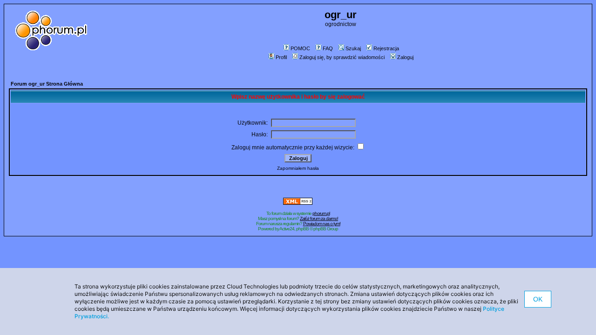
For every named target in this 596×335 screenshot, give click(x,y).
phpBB (302, 228)
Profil (281, 57)
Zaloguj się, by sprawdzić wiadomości (342, 57)
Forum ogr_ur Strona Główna (47, 84)
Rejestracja (386, 48)
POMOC (300, 48)
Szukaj (353, 48)
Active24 (286, 228)
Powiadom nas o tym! (321, 223)
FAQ (328, 48)
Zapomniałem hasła (298, 168)
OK (537, 299)
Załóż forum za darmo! (319, 218)
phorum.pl (321, 213)
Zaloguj (405, 57)
